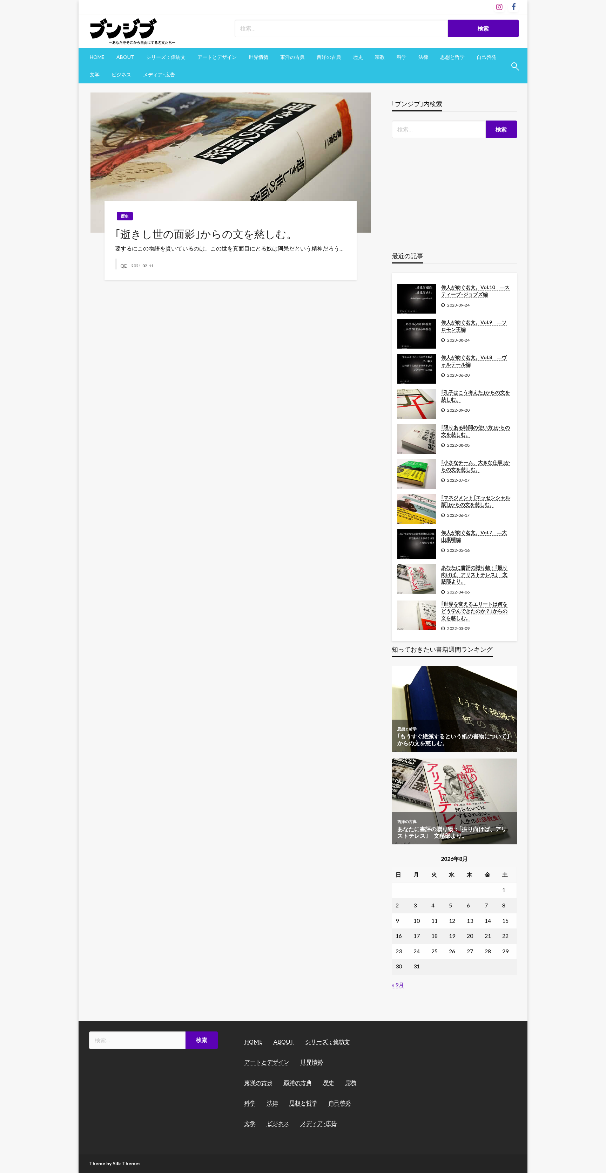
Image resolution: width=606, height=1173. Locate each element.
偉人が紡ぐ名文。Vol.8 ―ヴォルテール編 (474, 360)
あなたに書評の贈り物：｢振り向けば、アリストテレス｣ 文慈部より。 (474, 574)
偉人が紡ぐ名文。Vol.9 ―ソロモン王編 (474, 325)
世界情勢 (258, 57)
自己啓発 (486, 57)
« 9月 (398, 984)
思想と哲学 (452, 57)
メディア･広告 (159, 74)
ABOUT (125, 57)
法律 (423, 57)
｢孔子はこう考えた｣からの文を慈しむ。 (475, 395)
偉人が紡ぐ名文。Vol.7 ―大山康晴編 (474, 535)
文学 (95, 74)
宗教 (380, 57)
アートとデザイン (217, 57)
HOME (97, 57)
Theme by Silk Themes (115, 1163)
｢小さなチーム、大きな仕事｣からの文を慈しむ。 (475, 465)
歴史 (358, 57)
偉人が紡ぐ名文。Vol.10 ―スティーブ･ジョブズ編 (475, 290)
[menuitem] (97, 57)
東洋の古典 (292, 57)
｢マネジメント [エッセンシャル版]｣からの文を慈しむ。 (475, 500)
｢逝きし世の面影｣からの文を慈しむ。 (206, 233)
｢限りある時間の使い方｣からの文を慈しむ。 (475, 430)
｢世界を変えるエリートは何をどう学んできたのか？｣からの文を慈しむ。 (474, 610)
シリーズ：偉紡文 (166, 57)
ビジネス (121, 74)
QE (124, 266)
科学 (401, 57)
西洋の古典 (329, 57)
